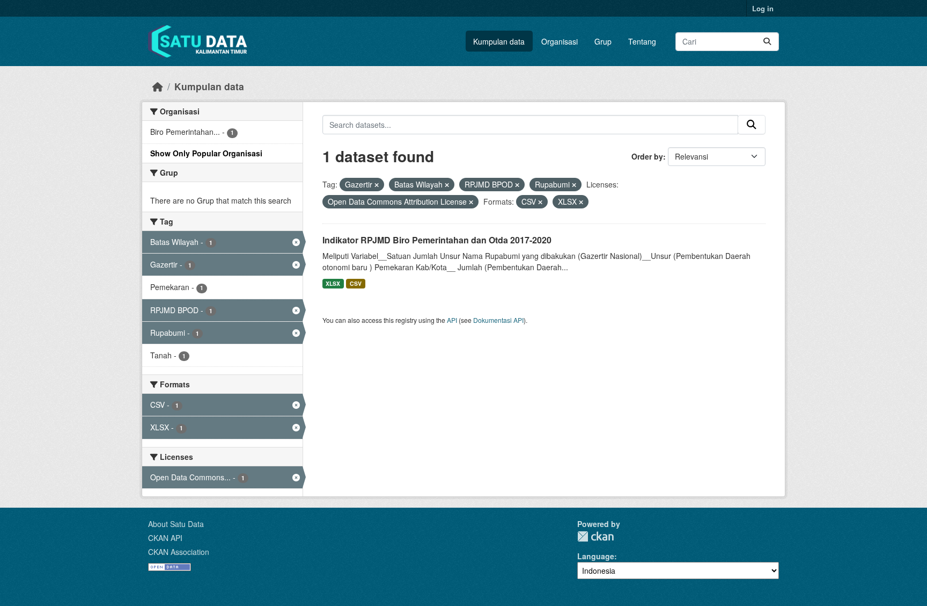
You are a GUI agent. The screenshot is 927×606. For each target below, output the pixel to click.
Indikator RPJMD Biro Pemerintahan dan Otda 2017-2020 (436, 240)
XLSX (333, 283)
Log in (763, 8)
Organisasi (559, 41)
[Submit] (767, 41)
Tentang (642, 41)
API (452, 319)
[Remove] (376, 185)
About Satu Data (176, 523)
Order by (647, 156)
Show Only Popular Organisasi (206, 153)
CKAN (595, 536)
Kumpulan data (499, 41)
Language (595, 556)
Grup (603, 41)
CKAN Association (178, 551)
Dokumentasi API (498, 319)
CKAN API (165, 537)
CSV (356, 283)
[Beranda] (157, 86)
